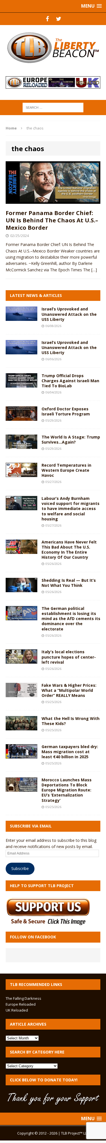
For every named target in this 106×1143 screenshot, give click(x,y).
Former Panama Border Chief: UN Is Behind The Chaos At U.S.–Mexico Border (52, 220)
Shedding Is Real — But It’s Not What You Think (69, 583)
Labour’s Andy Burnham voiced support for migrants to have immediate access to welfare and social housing (70, 509)
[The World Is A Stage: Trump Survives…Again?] (21, 445)
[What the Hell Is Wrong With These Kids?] (21, 727)
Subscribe (20, 868)
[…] (94, 269)
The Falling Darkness (23, 998)
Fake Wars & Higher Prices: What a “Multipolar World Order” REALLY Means (69, 690)
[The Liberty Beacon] (53, 48)
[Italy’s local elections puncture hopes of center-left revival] (21, 660)
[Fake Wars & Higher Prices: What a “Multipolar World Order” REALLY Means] (21, 693)
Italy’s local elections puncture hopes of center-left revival (69, 657)
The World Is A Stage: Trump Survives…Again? (71, 439)
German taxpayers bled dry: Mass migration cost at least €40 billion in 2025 (70, 751)
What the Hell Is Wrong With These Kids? (70, 721)
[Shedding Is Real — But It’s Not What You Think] (21, 588)
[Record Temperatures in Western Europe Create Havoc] (21, 473)
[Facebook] (47, 19)
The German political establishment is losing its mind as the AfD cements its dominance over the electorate (71, 619)
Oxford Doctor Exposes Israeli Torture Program (66, 411)
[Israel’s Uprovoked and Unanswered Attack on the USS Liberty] (21, 317)
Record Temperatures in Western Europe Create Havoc (66, 470)
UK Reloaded (17, 1010)
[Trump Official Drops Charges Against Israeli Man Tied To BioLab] (21, 384)
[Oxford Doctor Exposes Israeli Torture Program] (21, 417)
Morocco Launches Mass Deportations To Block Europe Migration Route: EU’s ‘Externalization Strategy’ (67, 790)
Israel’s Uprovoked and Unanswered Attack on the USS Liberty (69, 314)
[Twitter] (59, 19)
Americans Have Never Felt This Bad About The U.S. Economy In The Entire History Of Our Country (69, 549)
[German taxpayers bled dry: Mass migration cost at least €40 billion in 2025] (21, 755)
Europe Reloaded (21, 1004)
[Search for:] (53, 107)
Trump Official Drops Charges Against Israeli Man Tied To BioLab (70, 380)
